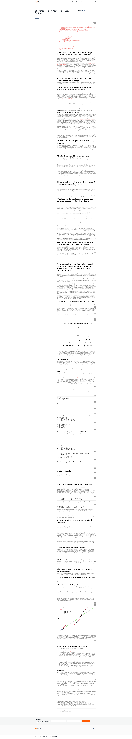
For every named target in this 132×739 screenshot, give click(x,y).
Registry (66, 731)
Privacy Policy (48, 736)
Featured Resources (38, 7)
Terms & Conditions (42, 736)
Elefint (56, 736)
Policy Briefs (67, 729)
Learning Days (53, 731)
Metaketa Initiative (54, 727)
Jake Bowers (83, 10)
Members (74, 727)
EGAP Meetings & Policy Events (56, 729)
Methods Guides (67, 727)
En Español (37, 18)
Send (86, 721)
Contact (74, 731)
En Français (37, 15)
